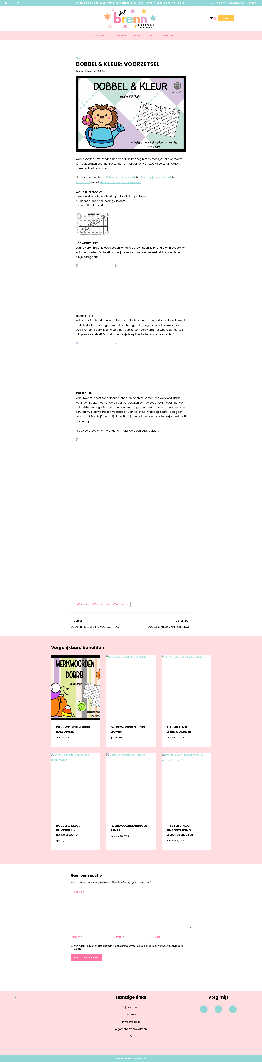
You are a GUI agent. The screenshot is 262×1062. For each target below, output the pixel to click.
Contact (169, 35)
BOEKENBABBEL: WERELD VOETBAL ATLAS (95, 624)
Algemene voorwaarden (131, 1029)
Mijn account (218, 3)
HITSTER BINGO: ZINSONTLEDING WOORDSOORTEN (179, 830)
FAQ (130, 1036)
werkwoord (83, 182)
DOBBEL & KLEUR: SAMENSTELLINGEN (169, 624)
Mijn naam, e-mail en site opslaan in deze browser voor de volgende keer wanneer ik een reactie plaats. (128, 947)
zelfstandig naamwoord (119, 177)
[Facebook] (6, 2)
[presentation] (75, 687)
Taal (78, 58)
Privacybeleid (131, 1022)
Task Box (120, 35)
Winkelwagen (237, 3)
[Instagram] (12, 2)
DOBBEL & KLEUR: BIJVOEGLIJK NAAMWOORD (68, 830)
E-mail (119, 937)
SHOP (226, 18)
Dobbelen (83, 604)
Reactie (78, 892)
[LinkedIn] (18, 2)
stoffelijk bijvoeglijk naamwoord (120, 182)
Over (152, 35)
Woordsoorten (121, 604)
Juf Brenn (86, 71)
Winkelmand (131, 1014)
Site (157, 937)
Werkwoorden (101, 604)
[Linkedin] (233, 1009)
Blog (137, 35)
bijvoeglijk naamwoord (156, 177)
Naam (77, 937)
